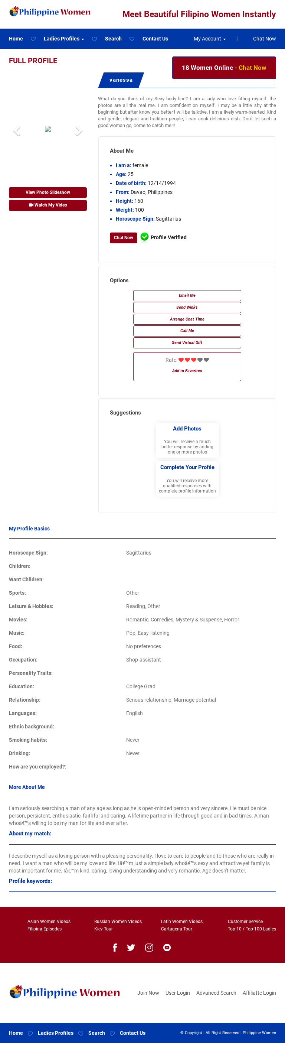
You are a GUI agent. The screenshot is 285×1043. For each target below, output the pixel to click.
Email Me (187, 295)
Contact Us (155, 39)
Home (16, 39)
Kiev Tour (103, 929)
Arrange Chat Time (187, 319)
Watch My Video (50, 205)
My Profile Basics (29, 529)
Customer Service (245, 921)
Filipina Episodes (44, 929)
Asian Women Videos (49, 921)
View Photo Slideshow (48, 192)
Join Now (148, 993)
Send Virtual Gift (187, 342)
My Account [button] (208, 39)
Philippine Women (259, 1032)
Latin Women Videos (182, 921)
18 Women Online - (224, 67)
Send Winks (187, 307)
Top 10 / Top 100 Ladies (252, 929)
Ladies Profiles (55, 1033)
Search (113, 39)
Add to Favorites (187, 370)
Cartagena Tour (176, 929)
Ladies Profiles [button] (62, 39)
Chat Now (264, 39)
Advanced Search (216, 993)
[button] (15, 128)
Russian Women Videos (118, 921)
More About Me (27, 787)
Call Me (187, 330)
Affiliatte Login (259, 993)
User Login (178, 993)
